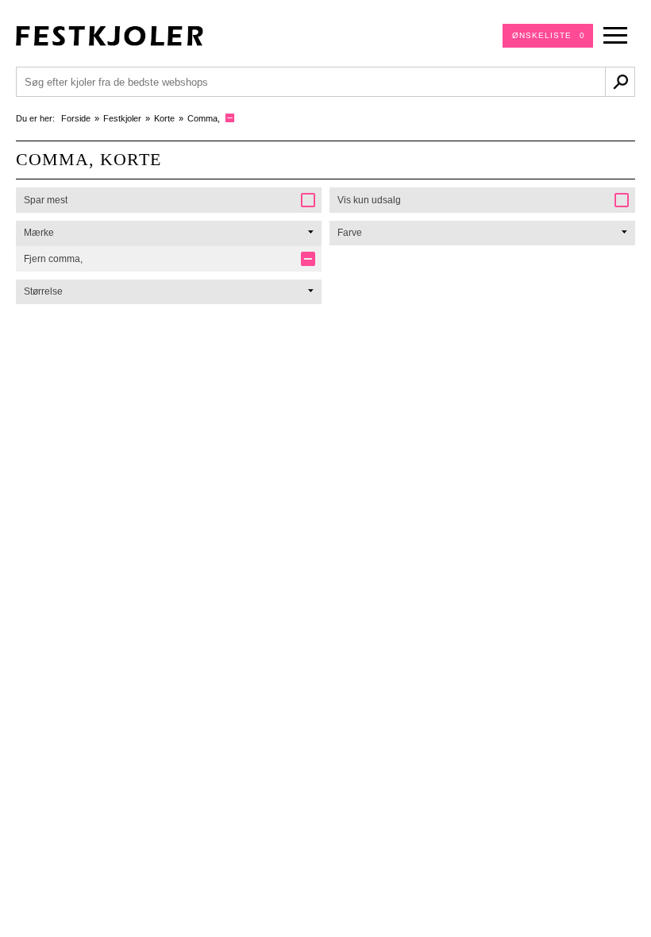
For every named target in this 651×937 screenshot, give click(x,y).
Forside (76, 118)
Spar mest (45, 200)
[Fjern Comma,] (230, 118)
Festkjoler (122, 118)
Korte (164, 118)
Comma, (203, 118)
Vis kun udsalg (369, 200)
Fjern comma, (53, 258)
